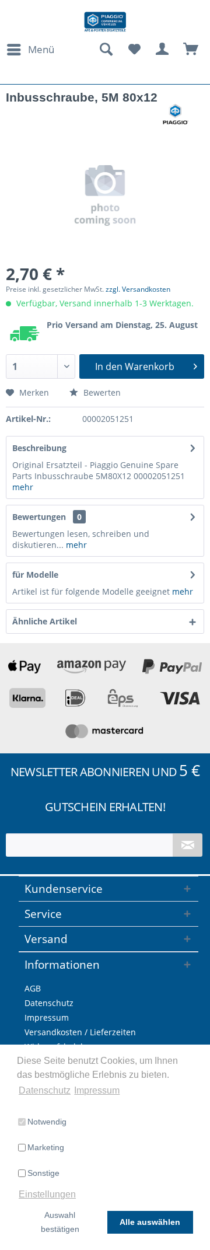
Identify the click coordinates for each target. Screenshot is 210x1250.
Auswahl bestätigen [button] (60, 1222)
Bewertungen (39, 516)
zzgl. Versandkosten (138, 289)
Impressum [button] (97, 1090)
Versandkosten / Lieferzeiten (80, 1032)
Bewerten (101, 392)
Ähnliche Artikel (44, 621)
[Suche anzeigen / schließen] (105, 49)
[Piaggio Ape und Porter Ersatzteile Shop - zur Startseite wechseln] (105, 22)
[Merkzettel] (134, 49)
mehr (22, 487)
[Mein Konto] (162, 49)
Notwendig (46, 1121)
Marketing (45, 1147)
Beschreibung (39, 447)
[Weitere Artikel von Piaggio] (175, 114)
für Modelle (35, 574)
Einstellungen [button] (47, 1194)
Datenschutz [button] (45, 1090)
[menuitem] (30, 49)
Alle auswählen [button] (150, 1222)
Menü (41, 49)
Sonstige (43, 1173)
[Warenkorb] (191, 49)
